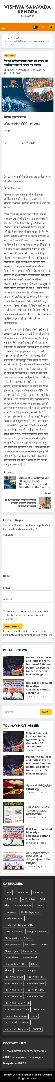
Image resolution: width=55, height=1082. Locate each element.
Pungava (32, 970)
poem (20, 970)
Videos (25, 1022)
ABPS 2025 (11, 899)
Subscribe (51, 27)
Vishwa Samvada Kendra (27, 9)
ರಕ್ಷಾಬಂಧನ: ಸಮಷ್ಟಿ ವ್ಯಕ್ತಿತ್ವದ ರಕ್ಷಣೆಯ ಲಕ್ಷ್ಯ (13, 789)
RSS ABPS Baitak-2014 (17, 1003)
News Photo (11, 957)
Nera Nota (31, 944)
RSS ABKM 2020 (14, 977)
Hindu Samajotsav (14, 918)
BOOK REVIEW (22, 905)
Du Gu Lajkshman (30, 912)
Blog (7, 905)
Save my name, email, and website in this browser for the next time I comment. (27, 615)
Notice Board (30, 957)
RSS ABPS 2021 (13, 996)
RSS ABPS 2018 (13, 990)
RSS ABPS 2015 (36, 977)
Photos (8, 970)
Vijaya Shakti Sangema (16, 1029)
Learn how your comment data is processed (27, 635)
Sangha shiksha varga (16, 1016)
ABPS (8, 892)
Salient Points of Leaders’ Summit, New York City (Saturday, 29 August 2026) (13, 741)
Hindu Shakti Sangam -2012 (19, 925)
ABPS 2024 (39, 892)
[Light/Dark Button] (35, 27)
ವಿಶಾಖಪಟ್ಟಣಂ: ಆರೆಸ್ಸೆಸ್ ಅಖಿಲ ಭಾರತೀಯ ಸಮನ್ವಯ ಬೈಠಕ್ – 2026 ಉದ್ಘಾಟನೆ (13, 859)
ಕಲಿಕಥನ (37, 1029)
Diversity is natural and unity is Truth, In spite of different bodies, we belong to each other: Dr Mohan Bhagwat (13, 666)
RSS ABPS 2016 (13, 983)
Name (7, 575)
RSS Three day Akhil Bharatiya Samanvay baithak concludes (13, 689)
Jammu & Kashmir (13, 931)
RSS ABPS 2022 (35, 996)
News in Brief (30, 951)
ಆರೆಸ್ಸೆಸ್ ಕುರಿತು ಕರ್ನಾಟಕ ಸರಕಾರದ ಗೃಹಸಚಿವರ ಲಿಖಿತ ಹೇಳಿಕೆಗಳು (13, 812)
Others (34, 964)
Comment (9, 534)
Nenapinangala (12, 944)
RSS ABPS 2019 (35, 990)
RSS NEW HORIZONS (17, 1009)
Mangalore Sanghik (37, 931)
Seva (34, 1016)
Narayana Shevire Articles (18, 938)
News (44, 944)
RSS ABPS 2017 (35, 983)
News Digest (10, 56)
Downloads (10, 912)
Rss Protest (40, 1009)
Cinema (40, 905)
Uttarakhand (11, 1022)
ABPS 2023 (22, 892)
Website (8, 599)
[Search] (43, 27)
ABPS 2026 (28, 899)
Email (7, 587)
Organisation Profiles (15, 964)
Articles (43, 899)
